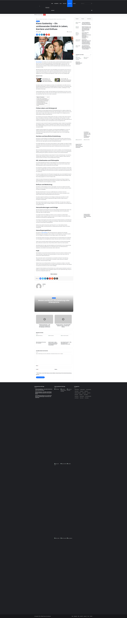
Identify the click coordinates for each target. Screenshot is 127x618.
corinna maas (76, 391)
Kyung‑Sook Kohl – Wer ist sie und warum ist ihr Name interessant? (79, 146)
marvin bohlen (86, 394)
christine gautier (82, 389)
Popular (77, 18)
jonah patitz (76, 394)
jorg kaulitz (80, 394)
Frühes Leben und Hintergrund (42, 98)
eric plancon (81, 391)
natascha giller (82, 396)
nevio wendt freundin (88, 396)
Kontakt (52, 10)
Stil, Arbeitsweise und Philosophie (42, 100)
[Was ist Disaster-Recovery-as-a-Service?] (41, 338)
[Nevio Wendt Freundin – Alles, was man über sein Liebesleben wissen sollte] (66, 338)
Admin (39, 31)
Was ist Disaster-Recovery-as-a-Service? (41, 343)
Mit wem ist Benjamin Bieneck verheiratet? (79, 63)
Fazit (38, 105)
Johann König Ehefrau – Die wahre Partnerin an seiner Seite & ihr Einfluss (86, 23)
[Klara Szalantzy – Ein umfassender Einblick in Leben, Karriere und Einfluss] (39, 80)
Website (56, 369)
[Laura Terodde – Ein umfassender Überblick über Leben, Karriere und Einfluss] (57, 80)
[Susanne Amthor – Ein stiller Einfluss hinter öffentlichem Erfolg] (87, 176)
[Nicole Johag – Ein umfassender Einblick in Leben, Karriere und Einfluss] (57, 426)
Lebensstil (70, 3)
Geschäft (64, 3)
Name (37, 365)
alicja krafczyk (77, 389)
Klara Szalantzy (39, 61)
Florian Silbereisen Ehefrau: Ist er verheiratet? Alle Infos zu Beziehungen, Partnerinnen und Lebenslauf (86, 35)
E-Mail (37, 369)
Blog (61, 3)
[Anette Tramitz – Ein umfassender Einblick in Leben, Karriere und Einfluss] (57, 539)
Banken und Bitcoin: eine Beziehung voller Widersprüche (54, 301)
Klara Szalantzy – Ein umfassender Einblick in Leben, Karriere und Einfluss (47, 80)
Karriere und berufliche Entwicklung (43, 99)
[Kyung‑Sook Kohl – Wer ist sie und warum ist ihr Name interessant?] (79, 141)
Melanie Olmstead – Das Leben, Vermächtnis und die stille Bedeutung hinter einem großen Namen (86, 28)
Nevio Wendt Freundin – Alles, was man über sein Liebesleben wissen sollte (66, 343)
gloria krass (86, 391)
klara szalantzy (54, 274)
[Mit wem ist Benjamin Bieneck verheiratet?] (79, 59)
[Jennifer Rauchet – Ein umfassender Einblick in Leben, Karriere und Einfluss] (63, 539)
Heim (52, 3)
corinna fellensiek (88, 389)
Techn (74, 3)
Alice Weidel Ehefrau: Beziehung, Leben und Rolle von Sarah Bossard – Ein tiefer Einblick (86, 47)
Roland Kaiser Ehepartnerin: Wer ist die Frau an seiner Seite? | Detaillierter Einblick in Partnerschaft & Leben (86, 41)
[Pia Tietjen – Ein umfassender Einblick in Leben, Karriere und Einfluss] (70, 465)
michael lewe (76, 396)
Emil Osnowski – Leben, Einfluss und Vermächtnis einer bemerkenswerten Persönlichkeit (53, 343)
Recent (83, 18)
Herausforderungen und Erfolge (42, 103)
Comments (89, 18)
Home (38, 19)
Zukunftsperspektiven (40, 104)
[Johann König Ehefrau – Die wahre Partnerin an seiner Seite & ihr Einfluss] (78, 24)
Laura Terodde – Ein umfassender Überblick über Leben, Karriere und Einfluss (66, 80)
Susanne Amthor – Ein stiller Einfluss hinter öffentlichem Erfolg (87, 216)
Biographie (56, 3)
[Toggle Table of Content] (47, 97)
